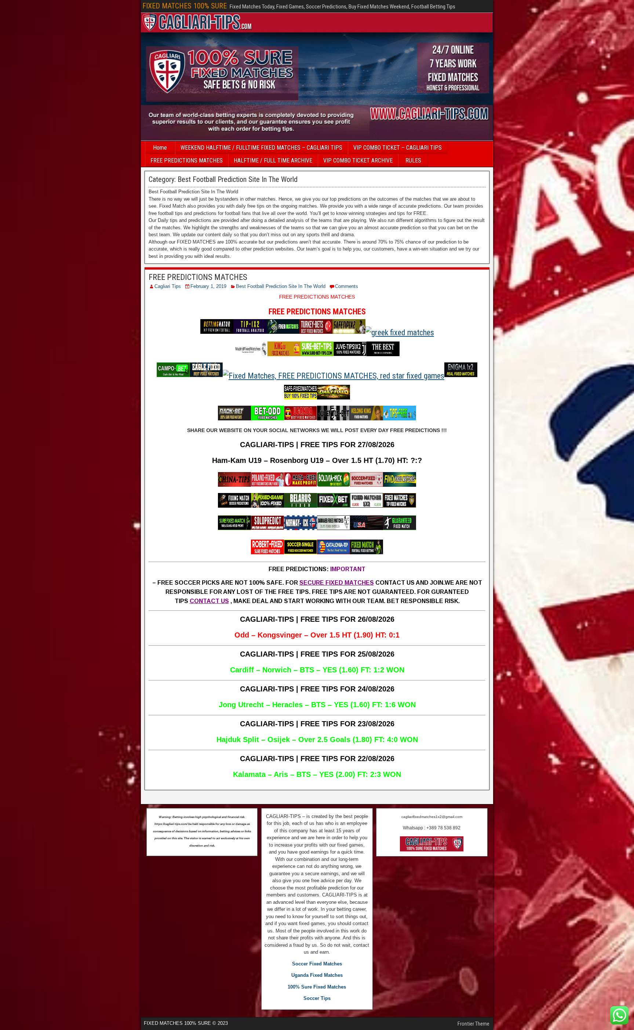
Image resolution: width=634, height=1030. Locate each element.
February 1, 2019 (208, 286)
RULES (413, 160)
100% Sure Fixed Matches (317, 987)
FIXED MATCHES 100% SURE (184, 5)
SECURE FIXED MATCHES (336, 583)
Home (160, 147)
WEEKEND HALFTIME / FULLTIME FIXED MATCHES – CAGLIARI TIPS (261, 147)
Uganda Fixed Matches (317, 975)
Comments (346, 286)
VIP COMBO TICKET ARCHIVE (358, 160)
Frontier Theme (473, 1023)
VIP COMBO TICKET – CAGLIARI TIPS (397, 147)
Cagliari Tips (167, 286)
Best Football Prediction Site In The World (280, 286)
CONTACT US (209, 601)
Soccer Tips (317, 998)
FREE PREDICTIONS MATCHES (186, 160)
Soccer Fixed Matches (317, 964)
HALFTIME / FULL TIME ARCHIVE (273, 160)
